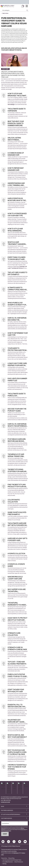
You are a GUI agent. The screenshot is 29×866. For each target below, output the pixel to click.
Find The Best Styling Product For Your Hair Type (17, 486)
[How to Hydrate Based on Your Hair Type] (3, 215)
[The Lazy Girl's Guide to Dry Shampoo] (3, 273)
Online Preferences (18, 861)
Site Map (4, 863)
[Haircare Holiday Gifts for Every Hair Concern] (3, 539)
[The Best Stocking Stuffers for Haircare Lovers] (3, 470)
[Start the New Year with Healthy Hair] (3, 691)
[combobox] (13, 10)
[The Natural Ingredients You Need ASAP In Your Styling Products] (3, 604)
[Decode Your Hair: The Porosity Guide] (3, 410)
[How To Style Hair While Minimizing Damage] (3, 230)
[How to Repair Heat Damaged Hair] (3, 169)
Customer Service (6, 818)
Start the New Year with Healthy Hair (16, 691)
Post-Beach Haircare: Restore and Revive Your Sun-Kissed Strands (17, 440)
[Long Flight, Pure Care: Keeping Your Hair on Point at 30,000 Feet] (3, 364)
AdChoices (16, 853)
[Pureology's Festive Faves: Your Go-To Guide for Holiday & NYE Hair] (3, 675)
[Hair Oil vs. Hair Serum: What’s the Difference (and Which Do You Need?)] (3, 425)
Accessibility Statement (8, 861)
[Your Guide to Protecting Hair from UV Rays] (3, 349)
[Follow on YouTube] (25, 841)
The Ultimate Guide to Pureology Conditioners (17, 395)
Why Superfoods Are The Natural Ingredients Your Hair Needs (17, 590)
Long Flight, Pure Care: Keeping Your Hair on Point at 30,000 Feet (17, 364)
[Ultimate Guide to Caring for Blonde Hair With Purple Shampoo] (3, 289)
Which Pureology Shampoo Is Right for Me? (17, 304)
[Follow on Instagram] (8, 841)
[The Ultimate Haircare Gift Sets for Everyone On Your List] (3, 524)
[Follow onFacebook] (3, 841)
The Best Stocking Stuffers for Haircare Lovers (17, 471)
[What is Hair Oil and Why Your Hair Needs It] (3, 736)
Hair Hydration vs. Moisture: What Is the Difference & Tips (17, 199)
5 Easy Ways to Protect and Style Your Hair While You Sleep (17, 619)
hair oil (10, 739)
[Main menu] (26, 6)
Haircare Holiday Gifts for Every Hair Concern (17, 540)
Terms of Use (3, 828)
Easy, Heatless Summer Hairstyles (17, 380)
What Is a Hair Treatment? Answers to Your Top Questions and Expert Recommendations (17, 243)
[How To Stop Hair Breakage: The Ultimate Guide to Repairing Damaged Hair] (3, 95)
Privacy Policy (11, 858)
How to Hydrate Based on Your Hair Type (17, 215)
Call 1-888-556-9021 (6, 800)
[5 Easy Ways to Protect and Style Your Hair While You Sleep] (3, 619)
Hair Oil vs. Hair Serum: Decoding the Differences (17, 319)
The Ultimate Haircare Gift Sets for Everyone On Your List (18, 524)
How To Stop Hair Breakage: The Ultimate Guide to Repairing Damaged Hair (17, 95)
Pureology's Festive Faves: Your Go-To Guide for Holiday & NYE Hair (18, 676)
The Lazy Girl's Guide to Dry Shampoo (17, 273)
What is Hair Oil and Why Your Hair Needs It (17, 736)
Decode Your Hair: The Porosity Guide (17, 410)
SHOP (2, 806)
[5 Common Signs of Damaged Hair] (3, 154)
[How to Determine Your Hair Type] (3, 334)
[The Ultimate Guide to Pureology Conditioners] (3, 395)
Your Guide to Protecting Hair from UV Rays (17, 349)
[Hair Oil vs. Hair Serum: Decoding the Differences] (3, 319)
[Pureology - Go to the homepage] (5, 6)
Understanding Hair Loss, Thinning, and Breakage (16, 184)
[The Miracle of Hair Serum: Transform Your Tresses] (3, 455)
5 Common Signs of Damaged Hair (16, 154)
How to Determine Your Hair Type (18, 334)
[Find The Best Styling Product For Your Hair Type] (3, 486)
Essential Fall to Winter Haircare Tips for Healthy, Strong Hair (16, 706)
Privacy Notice (23, 829)
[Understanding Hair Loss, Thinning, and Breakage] (3, 184)
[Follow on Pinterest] (19, 841)
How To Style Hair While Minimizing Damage (15, 230)
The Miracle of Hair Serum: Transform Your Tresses (16, 455)
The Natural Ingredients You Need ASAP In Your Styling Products (17, 604)
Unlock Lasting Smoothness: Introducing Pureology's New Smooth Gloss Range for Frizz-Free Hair (17, 139)
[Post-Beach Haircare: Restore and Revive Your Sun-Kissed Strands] (3, 440)
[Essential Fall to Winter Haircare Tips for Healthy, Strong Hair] (3, 706)
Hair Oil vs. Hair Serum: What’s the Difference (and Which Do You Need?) (17, 425)
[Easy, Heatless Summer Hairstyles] (3, 380)
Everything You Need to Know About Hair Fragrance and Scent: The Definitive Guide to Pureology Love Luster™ (17, 258)
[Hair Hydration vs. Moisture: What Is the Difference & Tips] (3, 199)
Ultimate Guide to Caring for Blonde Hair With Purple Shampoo (18, 289)
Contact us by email (5, 802)
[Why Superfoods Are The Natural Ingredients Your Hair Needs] (3, 590)
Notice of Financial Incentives (6, 830)
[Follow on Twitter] (14, 841)
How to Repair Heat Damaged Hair (16, 169)
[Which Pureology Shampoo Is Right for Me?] (3, 304)
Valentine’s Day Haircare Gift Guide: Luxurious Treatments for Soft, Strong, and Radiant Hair (17, 721)
